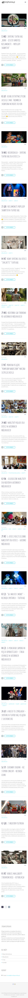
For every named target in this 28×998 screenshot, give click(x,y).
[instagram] (14, 984)
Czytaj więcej (9, 64)
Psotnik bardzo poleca (14, 473)
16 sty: (13, 771)
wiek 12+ (11, 305)
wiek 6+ (16, 200)
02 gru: (12, 823)
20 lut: (13, 715)
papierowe (23, 704)
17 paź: (13, 368)
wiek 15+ (17, 305)
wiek (10, 529)
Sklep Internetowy (7, 954)
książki (17, 704)
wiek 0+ (11, 640)
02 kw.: (13, 482)
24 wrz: (12, 426)
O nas (3, 959)
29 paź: (13, 540)
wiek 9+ (9, 307)
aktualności (4, 30)
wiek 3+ (11, 200)
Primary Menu (25, 2)
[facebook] (13, 984)
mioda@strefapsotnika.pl (13, 975)
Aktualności (5, 957)
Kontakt (4, 962)
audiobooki (11, 704)
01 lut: (13, 100)
